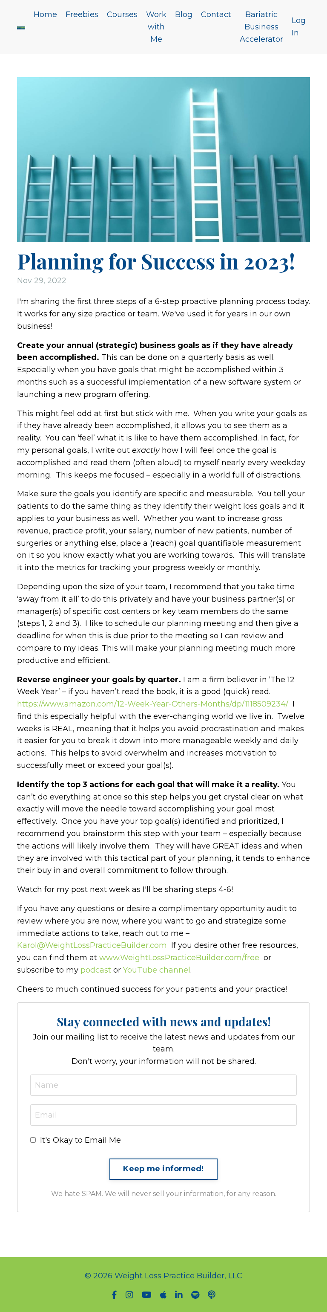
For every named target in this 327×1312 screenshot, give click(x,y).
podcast (95, 970)
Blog (183, 14)
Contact (216, 14)
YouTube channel (156, 970)
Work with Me (156, 27)
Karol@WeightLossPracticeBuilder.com (92, 945)
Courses (122, 14)
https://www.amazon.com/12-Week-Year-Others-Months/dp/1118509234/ (152, 704)
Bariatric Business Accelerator (261, 27)
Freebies (82, 14)
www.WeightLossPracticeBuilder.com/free (179, 957)
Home (45, 14)
